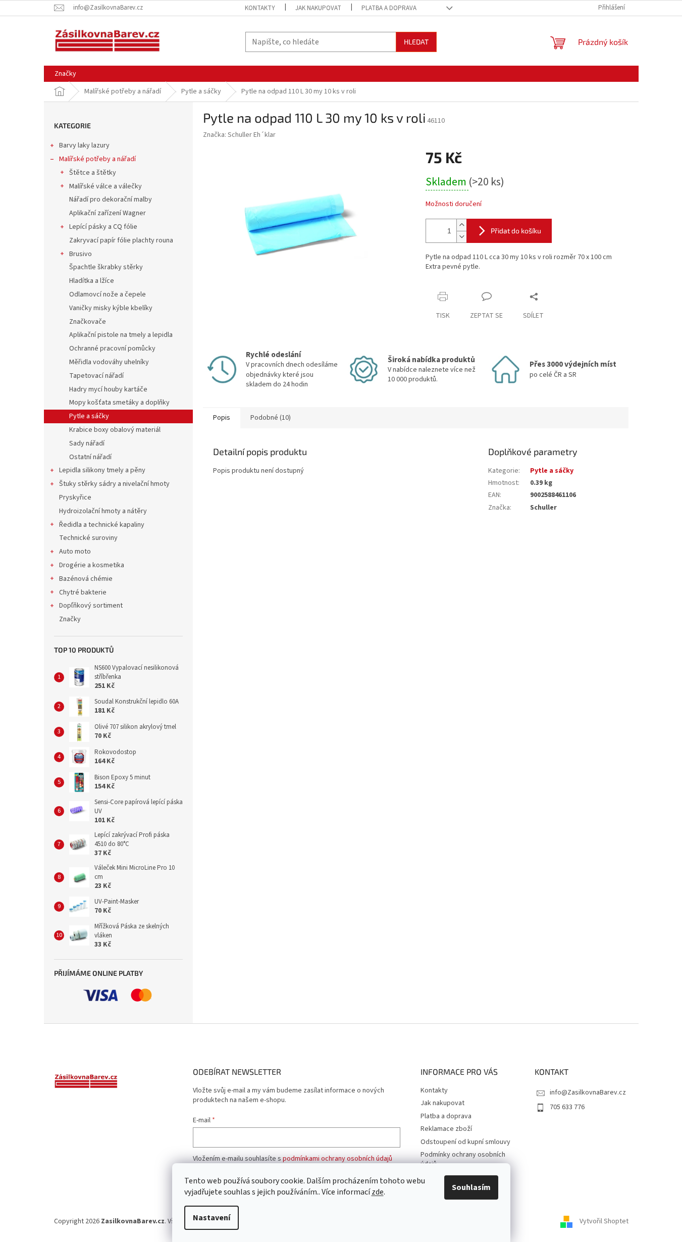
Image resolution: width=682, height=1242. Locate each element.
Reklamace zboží (446, 1129)
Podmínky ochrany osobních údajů (463, 1159)
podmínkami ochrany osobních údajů (337, 1159)
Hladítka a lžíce (91, 281)
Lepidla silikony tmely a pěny (102, 470)
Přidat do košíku (516, 230)
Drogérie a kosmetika (91, 565)
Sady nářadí (86, 443)
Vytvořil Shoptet (604, 1221)
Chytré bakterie (83, 592)
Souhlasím (471, 1187)
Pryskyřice (75, 497)
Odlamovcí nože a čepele (107, 294)
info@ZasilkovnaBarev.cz (588, 1092)
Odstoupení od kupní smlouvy (465, 1142)
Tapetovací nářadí (96, 376)
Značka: (239, 135)
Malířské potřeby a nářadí (97, 159)
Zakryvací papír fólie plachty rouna (121, 240)
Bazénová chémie (86, 579)
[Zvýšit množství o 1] (461, 225)
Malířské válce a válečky (105, 186)
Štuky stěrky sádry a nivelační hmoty (114, 484)
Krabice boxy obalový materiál (115, 430)
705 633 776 (567, 1107)
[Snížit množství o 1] (461, 236)
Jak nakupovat (318, 8)
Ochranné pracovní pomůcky (112, 348)
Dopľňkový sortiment (91, 606)
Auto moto (75, 552)
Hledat (416, 41)
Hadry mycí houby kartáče (108, 389)
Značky (70, 619)
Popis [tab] (221, 418)
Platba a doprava (388, 8)
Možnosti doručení (454, 204)
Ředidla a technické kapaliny (101, 525)
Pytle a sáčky (89, 416)
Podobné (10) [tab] (270, 418)
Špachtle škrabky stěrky (106, 267)
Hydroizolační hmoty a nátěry (103, 511)
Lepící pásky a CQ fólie (103, 227)
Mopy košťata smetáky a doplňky (119, 403)
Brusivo (80, 254)
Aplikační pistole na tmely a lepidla (121, 335)
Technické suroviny (88, 538)
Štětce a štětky (92, 173)
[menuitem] (65, 74)
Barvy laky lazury (84, 145)
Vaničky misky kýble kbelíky (110, 308)
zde (378, 1192)
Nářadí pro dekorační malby (110, 199)
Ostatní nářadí (90, 457)
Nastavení (211, 1217)
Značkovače (87, 322)
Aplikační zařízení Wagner (107, 213)
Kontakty (260, 8)
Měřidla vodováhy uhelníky (109, 362)
